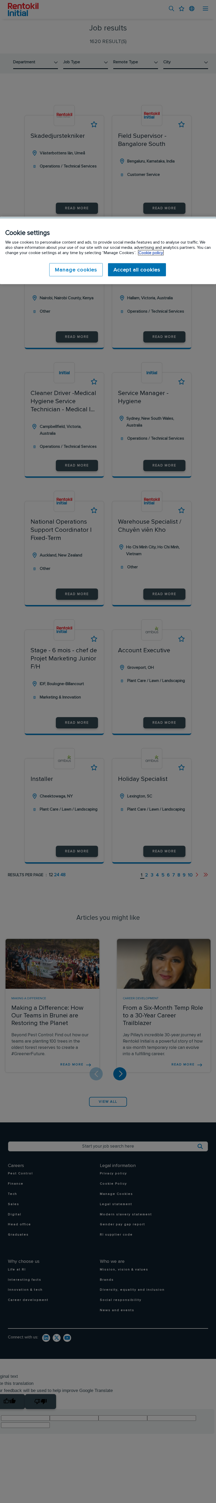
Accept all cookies (137, 269)
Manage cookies (76, 269)
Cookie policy (151, 252)
